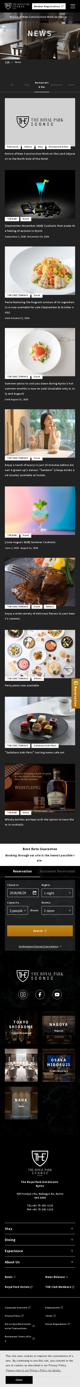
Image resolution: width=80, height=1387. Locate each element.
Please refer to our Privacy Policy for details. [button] (33, 1370)
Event (71, 84)
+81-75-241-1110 (42, 1205)
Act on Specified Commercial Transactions (18, 1326)
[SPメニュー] (72, 6)
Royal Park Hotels (17, 1287)
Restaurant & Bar (42, 84)
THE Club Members (58, 1287)
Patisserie (56, 84)
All (12, 84)
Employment (52, 1307)
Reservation (22, 871)
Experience (14, 1250)
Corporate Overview (16, 1307)
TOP (7, 62)
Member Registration (47, 6)
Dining (10, 1239)
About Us (12, 1262)
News (8, 1277)
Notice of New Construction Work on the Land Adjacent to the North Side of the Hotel (40, 17)
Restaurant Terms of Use (18, 1338)
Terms (49, 1315)
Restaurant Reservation (57, 871)
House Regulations (56, 1323)
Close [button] (19, 1380)
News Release (55, 1277)
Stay (27, 84)
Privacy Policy (12, 1315)
